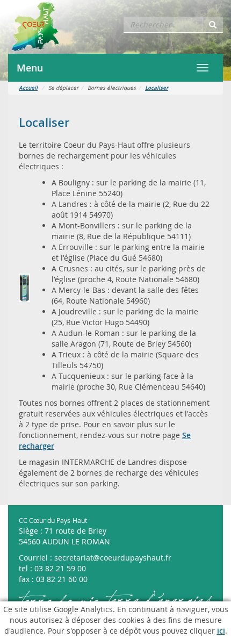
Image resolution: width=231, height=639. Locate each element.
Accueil (28, 87)
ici (221, 631)
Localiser (156, 87)
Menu (30, 67)
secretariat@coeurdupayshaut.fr (112, 557)
